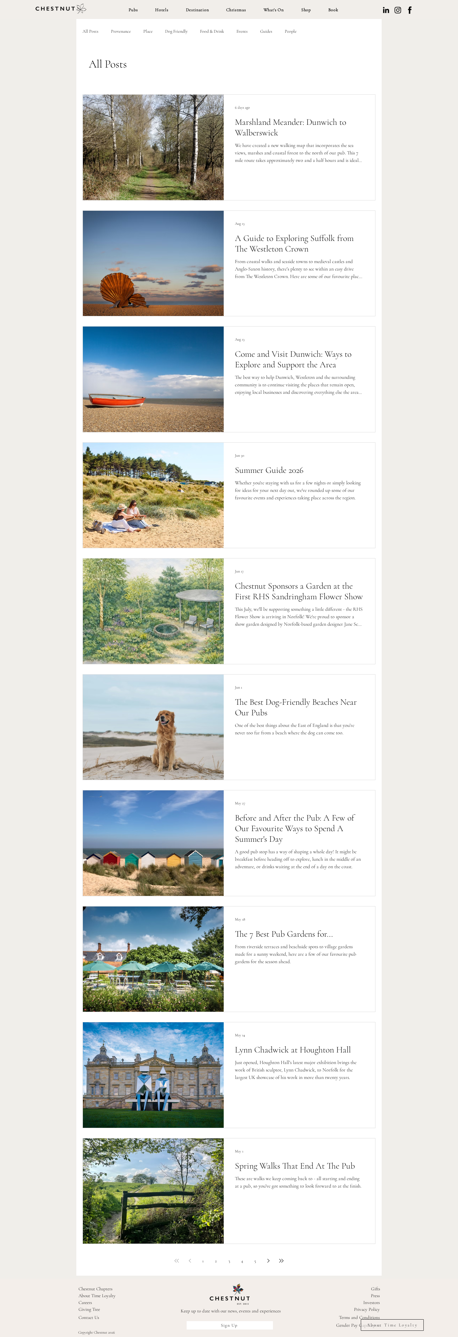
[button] (133, 9)
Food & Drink (212, 31)
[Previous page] (189, 1260)
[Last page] (281, 1260)
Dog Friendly (176, 31)
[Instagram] (398, 10)
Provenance (121, 31)
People (291, 31)
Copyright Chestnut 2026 (96, 1332)
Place (148, 31)
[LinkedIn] (386, 10)
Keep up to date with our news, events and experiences (231, 1311)
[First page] (176, 1260)
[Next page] (268, 1260)
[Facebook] (409, 10)
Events (242, 31)
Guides (266, 31)
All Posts (90, 31)
